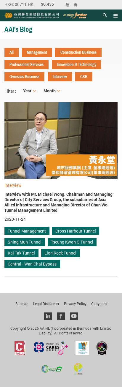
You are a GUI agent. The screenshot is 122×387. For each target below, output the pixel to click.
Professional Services (26, 64)
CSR (83, 76)
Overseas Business (24, 76)
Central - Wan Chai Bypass (32, 264)
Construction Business (78, 52)
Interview (60, 76)
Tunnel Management (27, 231)
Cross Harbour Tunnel (75, 231)
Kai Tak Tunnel (21, 253)
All (11, 52)
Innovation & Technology (76, 64)
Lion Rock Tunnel (60, 253)
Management (37, 52)
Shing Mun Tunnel (24, 242)
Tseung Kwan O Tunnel (72, 242)
